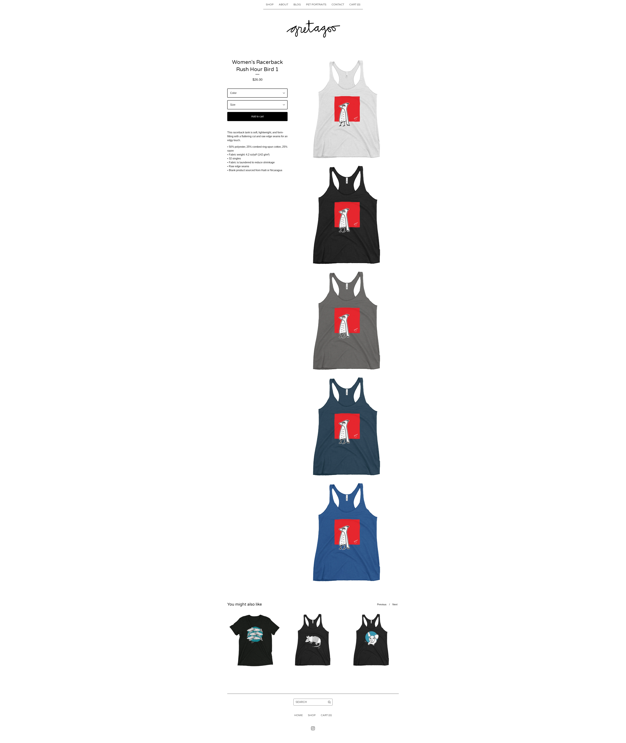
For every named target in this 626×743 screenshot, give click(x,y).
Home (298, 715)
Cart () (354, 4)
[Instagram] (313, 728)
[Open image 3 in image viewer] (347, 321)
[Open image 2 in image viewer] (347, 215)
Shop (270, 4)
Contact (338, 4)
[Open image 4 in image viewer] (347, 427)
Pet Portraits (316, 4)
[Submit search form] (329, 702)
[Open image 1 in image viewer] (347, 110)
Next (394, 604)
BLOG (297, 4)
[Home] (313, 28)
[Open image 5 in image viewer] (347, 533)
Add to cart (257, 116)
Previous (382, 604)
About (283, 4)
